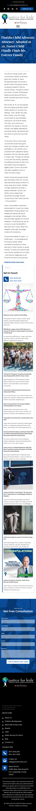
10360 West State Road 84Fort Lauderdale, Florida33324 (18, 771)
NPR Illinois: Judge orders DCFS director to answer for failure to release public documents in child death (18, 331)
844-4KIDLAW (15, 278)
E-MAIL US (13, 759)
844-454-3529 (15, 281)
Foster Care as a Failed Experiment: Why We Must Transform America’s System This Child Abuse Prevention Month (17, 449)
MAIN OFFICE (14, 766)
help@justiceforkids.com (18, 762)
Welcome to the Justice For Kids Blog (15, 315)
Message (4, 648)
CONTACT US (27, 9)
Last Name (4, 626)
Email (3, 633)
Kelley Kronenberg (21, 806)
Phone (3, 641)
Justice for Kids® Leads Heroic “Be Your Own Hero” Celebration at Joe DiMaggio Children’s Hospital (17, 494)
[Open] (18, 26)
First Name (4, 618)
